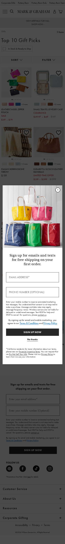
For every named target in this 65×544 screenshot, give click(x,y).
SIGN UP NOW (32, 332)
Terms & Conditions (29, 323)
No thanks (32, 339)
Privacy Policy (50, 323)
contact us (42, 314)
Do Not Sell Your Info (18, 354)
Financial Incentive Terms (29, 351)
